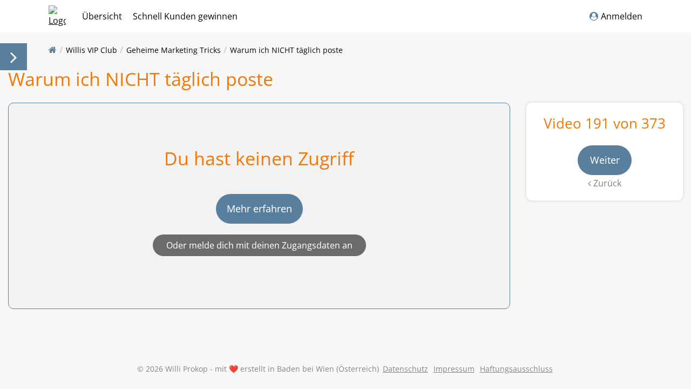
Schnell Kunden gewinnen (185, 16)
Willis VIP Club (91, 50)
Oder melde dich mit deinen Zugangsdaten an (259, 245)
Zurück (606, 183)
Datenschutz (405, 369)
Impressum (454, 369)
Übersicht (102, 16)
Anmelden (621, 16)
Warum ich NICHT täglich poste (286, 50)
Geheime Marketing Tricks (173, 50)
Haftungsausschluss (516, 369)
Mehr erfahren (259, 208)
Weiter (605, 159)
